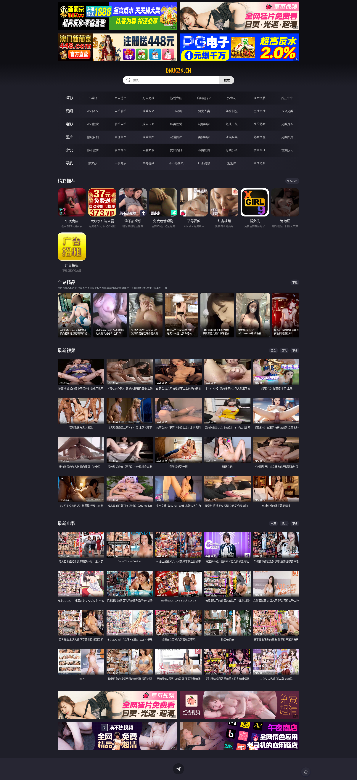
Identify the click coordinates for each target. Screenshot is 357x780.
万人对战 (148, 98)
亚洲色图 (120, 137)
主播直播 (260, 111)
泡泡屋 (231, 163)
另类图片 (287, 137)
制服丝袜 (204, 124)
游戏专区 (176, 98)
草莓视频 (148, 163)
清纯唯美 (232, 137)
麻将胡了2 (204, 98)
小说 (69, 150)
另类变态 (287, 124)
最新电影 (66, 523)
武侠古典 (176, 150)
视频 (69, 110)
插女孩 (92, 163)
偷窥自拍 (93, 137)
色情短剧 (260, 163)
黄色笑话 (260, 150)
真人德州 (120, 98)
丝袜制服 (232, 111)
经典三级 (232, 124)
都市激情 (93, 150)
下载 (295, 282)
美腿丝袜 (204, 137)
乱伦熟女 (260, 124)
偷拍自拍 (120, 124)
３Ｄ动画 (176, 111)
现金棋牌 (260, 98)
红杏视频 (204, 163)
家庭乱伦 (120, 150)
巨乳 (284, 350)
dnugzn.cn (178, 70)
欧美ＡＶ (148, 111)
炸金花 (231, 98)
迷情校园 (204, 150)
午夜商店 (120, 163)
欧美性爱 (176, 124)
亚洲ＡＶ (93, 111)
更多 (295, 350)
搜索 (227, 80)
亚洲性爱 (93, 124)
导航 (69, 163)
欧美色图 (148, 137)
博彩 (69, 97)
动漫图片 (176, 137)
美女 (273, 350)
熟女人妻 (204, 111)
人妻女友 (148, 150)
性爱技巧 (287, 150)
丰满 (273, 523)
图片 (69, 136)
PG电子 (93, 98)
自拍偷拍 (120, 111)
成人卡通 (148, 124)
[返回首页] (305, 771)
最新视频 (66, 350)
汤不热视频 (176, 163)
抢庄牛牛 (287, 98)
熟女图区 (260, 137)
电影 (69, 123)
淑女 (284, 523)
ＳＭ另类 (287, 111)
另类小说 (232, 150)
